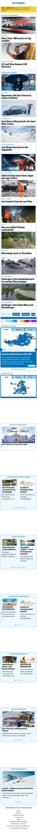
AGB (18, 819)
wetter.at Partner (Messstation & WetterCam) (18, 826)
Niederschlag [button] (6, 314)
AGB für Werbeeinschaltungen (18, 823)
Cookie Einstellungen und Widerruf (18, 828)
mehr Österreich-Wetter (17, 369)
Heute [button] (6, 329)
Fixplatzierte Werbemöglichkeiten (18, 821)
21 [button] (9, 349)
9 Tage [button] (30, 329)
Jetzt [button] (4, 349)
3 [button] (24, 349)
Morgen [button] (18, 329)
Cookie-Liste (18, 817)
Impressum (18, 813)
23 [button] (15, 349)
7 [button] (33, 349)
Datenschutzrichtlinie (18, 815)
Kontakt (18, 810)
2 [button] (22, 349)
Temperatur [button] (25, 314)
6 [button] (31, 349)
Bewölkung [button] (16, 314)
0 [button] (17, 349)
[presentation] (1, 349)
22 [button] (12, 349)
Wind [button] (33, 314)
